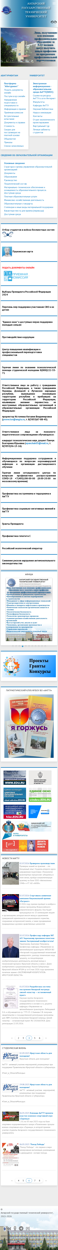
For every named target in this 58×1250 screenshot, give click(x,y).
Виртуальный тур (41, 126)
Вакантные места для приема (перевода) (24, 210)
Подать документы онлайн (13, 91)
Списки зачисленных (14, 145)
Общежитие (10, 138)
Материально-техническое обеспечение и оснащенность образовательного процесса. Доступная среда (25, 190)
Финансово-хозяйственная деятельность (24, 200)
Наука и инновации (42, 112)
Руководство (10, 180)
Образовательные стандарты (18, 203)
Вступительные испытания (11, 117)
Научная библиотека (43, 109)
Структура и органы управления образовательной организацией (28, 168)
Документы (9, 173)
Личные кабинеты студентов (41, 131)
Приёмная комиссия (13, 112)
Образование (10, 176)
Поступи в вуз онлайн (14, 96)
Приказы (8, 142)
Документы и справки (14, 122)
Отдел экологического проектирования (44, 121)
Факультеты (39, 101)
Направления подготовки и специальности (11, 102)
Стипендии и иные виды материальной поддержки (28, 207)
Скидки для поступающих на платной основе (12, 132)
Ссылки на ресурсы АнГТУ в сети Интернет (44, 97)
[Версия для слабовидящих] (53, 22)
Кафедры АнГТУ (41, 105)
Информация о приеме (15, 109)
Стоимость (9, 126)
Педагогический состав (15, 183)
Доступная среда (12, 214)
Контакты (37, 116)
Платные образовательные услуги (20, 196)
